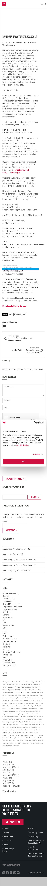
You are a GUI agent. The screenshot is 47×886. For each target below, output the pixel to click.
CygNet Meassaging (11, 604)
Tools (13, 740)
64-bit (5, 588)
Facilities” (36, 716)
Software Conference (12, 652)
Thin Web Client (9, 663)
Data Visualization (10, 711)
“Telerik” (30, 690)
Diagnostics (6, 714)
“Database (41, 682)
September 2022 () (11, 786)
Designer (28, 711)
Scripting (6, 647)
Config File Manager (12, 703)
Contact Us (6, 841)
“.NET (13, 682)
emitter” (5, 716)
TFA (39, 738)
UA (7, 743)
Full (20, 719)
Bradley (27, 698)
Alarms (39, 692)
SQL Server (40, 735)
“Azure (24, 682)
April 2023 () (8, 783)
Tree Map (26, 740)
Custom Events (24, 706)
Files (9, 719)
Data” (17, 711)
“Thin (34, 690)
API (25, 42)
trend (30, 740)
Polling (38, 727)
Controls (36, 703)
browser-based (15, 700)
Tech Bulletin (8, 660)
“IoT (3, 687)
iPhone (31, 722)
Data (4, 711)
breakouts (32, 698)
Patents (5, 845)
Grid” (4, 722)
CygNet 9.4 (5, 708)
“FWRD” (25, 684)
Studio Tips (7, 655)
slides (31, 735)
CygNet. (41, 708)
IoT (4, 620)
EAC (27, 714)
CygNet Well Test (10, 609)
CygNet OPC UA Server (12, 607)
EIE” (32, 714)
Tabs (20, 738)
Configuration (21, 703)
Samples (27, 732)
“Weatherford (11, 692)
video (11, 743)
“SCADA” (17, 690)
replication (10, 732)
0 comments (16, 42)
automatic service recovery (10, 698)
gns (24, 314)
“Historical (37, 684)
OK (23, 462)
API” (4, 695)
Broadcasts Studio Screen (14, 306)
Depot (23, 711)
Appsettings (11, 695)
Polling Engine (8, 636)
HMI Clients (7, 617)
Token (10, 740)
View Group (17, 743)
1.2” (16, 692)
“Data (37, 682)
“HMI (41, 684)
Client (31, 700)
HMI (22, 722)
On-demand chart (24, 727)
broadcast (17, 314)
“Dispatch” (11, 684)
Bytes (21, 700)
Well (31, 743)
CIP (28, 700)
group (7, 722)
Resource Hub (7, 837)
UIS (9, 743)
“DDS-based (6, 684)
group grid (12, 722)
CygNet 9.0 (38, 706)
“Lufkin (15, 687)
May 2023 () (8, 780)
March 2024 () (9, 772)
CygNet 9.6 (12, 708)
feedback (5, 719)
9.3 (23, 692)
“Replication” (11, 690)
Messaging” (32, 724)
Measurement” (25, 724)
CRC (4, 706)
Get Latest (28, 719)
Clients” (39, 700)
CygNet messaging (33, 708)
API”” (6, 695)
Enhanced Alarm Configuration (21, 716)
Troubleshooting (36, 740)
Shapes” (26, 735)
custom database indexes (12, 706)
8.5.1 (10, 314)
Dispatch (6, 612)
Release (38, 730)
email (34, 714)
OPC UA (34, 727)
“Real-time (37, 687)
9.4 (26, 692)
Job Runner (36, 722)
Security (6, 649)
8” (21, 692)
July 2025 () (8, 762)
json (41, 722)
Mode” (42, 724)
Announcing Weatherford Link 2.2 (16, 549)
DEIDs (20, 711)
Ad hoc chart (33, 692)
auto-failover (29, 695)
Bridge (37, 698)
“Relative (5, 690)
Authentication (22, 695)
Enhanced (10, 716)
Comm (4, 703)
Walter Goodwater (8, 45)
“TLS (37, 690)
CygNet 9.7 (18, 708)
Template (31, 738)
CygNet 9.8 (25, 708)
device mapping (35, 711)
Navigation (9, 727)
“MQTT (19, 687)
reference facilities (20, 730)
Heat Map (18, 722)
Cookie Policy (22, 445)
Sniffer (35, 735)
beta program (21, 698)
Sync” (16, 738)
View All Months (9, 791)
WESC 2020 (9, 746)
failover (41, 716)
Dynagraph (22, 714)
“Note (22, 687)
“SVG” (26, 690)
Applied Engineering (11, 593)
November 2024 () (11, 767)
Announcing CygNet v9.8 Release (16, 570)
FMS (17, 719)
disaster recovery (14, 714)
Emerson (39, 714)
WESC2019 (16, 746)
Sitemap (5, 833)
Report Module (17, 732)
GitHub (39, 719)
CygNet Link (8, 601)
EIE (29, 714)
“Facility (21, 684)
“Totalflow (5, 692)
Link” (6, 724)
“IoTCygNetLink (9, 687)
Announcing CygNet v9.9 (13, 554)
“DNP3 (16, 684)
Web (21, 743)
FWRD (23, 719)
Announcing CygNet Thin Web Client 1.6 (19, 560)
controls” (41, 703)
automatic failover (38, 695)
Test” (36, 738)
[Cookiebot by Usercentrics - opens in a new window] (33, 422)
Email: (5, 522)
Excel (31, 716)
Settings (36, 454)
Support (6, 657)
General (30, 42)
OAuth (14, 727)
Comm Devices (9, 599)
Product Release (10, 639)
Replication (7, 644)
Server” (22, 735)
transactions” (19, 740)
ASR (16, 695)
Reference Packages (30, 730)
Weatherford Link (10, 665)
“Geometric (31, 684)
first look (13, 719)
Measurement (8, 625)
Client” (35, 700)
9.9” (28, 692)
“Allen (20, 682)
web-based (26, 743)
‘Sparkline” (8, 682)
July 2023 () (8, 778)
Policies (31, 828)
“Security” (21, 690)
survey (13, 738)
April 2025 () (8, 764)
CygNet (33, 706)
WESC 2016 (36, 743)
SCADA (31, 732)
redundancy (11, 730)
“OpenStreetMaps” (29, 687)
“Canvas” (29, 682)
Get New (34, 719)
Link (4, 623)
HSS (25, 722)
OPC (4, 631)
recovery (5, 730)
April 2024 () (8, 770)
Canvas (6, 596)
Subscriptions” (7, 738)
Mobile (38, 724)
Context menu (29, 703)
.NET (4, 682)
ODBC (17, 727)
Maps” (10, 724)
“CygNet (34, 682)
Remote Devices (10, 641)
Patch (5, 633)
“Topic (39, 690)
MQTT (5, 628)
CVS (29, 706)
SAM (23, 732)
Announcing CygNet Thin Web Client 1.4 (19, 565)
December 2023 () (11, 775)
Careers (5, 828)
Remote (5, 732)
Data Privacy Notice (35, 833)
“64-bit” (17, 682)
